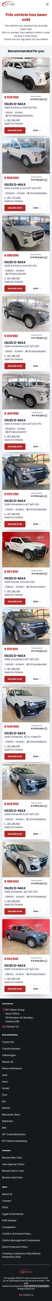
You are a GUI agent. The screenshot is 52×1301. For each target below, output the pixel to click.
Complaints (8, 1227)
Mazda (6, 1108)
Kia (4, 1101)
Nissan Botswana (12, 1068)
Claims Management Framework (21, 1240)
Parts (5, 1207)
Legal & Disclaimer (12, 1214)
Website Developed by (25, 1286)
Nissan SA (7, 1061)
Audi (4, 1075)
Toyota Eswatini (11, 1048)
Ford (4, 1094)
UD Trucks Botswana (13, 1134)
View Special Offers (13, 1164)
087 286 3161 (13, 120)
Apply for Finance (13, 123)
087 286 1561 (13, 746)
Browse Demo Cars (13, 1170)
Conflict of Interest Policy (16, 1233)
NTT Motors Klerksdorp (14, 1141)
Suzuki (5, 1088)
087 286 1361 (13, 278)
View (35, 130)
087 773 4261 (14, 197)
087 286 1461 (13, 591)
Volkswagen (9, 1055)
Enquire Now (15, 130)
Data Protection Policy (15, 1247)
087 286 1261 (13, 513)
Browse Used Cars (12, 1177)
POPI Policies (9, 1220)
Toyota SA (8, 1042)
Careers (6, 1200)
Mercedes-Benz (11, 1114)
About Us (7, 1194)
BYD (4, 1127)
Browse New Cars (12, 1157)
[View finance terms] (46, 99)
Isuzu (5, 1081)
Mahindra (7, 1121)
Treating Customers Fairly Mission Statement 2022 (21, 1255)
